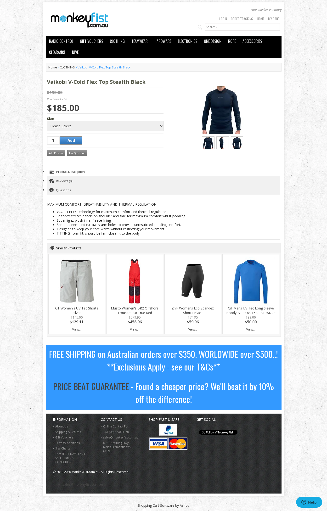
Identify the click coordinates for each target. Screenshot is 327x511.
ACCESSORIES (252, 41)
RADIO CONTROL (61, 41)
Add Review (55, 153)
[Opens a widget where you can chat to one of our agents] (309, 503)
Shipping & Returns (68, 432)
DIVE (75, 52)
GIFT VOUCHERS (91, 41)
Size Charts (62, 448)
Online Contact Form (117, 426)
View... (76, 329)
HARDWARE (162, 41)
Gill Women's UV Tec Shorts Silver (76, 310)
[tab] (163, 171)
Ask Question (77, 153)
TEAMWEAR (139, 41)
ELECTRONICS (187, 41)
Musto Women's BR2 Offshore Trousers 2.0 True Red (134, 310)
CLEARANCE (57, 52)
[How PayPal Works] (168, 434)
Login (223, 18)
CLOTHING (117, 41)
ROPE (232, 41)
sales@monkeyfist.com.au (120, 437)
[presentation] (163, 171)
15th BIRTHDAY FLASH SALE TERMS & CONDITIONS (70, 458)
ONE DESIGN (212, 41)
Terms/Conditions (67, 443)
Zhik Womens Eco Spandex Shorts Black (193, 310)
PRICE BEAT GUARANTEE (91, 386)
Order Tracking (242, 18)
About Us (61, 426)
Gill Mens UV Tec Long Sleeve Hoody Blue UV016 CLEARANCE (251, 310)
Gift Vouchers (64, 437)
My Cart (274, 18)
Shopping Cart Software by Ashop (163, 505)
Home (260, 18)
